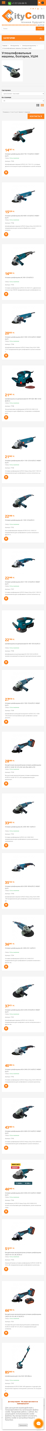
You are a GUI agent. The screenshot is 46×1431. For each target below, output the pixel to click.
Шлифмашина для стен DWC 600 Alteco (18, 1376)
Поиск (40, 28)
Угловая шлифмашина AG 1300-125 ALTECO (19, 520)
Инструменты (14, 45)
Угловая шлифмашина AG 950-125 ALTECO (19, 277)
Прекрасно (23, 1425)
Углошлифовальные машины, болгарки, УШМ (16, 48)
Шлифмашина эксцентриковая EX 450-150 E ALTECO (22, 643)
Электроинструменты (29, 45)
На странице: (6, 97)
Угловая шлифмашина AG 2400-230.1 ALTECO (20, 948)
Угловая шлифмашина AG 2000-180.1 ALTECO (20, 827)
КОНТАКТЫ (35, 116)
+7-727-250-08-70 (19, 3)
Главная (4, 45)
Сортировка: (6, 90)
